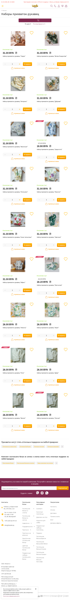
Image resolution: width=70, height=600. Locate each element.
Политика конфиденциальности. (11, 596)
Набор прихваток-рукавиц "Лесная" (48, 418)
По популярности (38, 24)
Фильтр (33, 20)
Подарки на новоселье (9, 446)
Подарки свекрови (53, 446)
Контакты (53, 506)
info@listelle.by (9, 525)
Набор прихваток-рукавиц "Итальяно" (15, 192)
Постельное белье (8, 463)
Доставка (53, 513)
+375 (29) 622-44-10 (10, 521)
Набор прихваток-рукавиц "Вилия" (14, 418)
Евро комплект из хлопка (45, 463)
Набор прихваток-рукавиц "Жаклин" (49, 192)
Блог (51, 520)
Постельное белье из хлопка (25, 463)
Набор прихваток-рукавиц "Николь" (14, 328)
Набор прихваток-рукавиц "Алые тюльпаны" (17, 237)
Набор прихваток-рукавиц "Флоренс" (15, 101)
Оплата (52, 510)
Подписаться (62, 488)
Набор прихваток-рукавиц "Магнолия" (49, 285)
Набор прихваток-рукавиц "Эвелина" (49, 237)
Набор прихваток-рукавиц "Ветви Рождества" (52, 56)
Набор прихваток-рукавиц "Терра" (14, 56)
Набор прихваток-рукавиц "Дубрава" (49, 101)
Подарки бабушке (25, 446)
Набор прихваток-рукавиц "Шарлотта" (49, 149)
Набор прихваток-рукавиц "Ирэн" (48, 328)
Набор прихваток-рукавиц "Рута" (13, 373)
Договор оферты (55, 523)
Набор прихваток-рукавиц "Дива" (48, 373)
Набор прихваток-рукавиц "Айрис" (14, 282)
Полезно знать (55, 516)
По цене (27, 24)
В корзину (27, 64)
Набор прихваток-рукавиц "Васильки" (15, 147)
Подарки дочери (39, 446)
